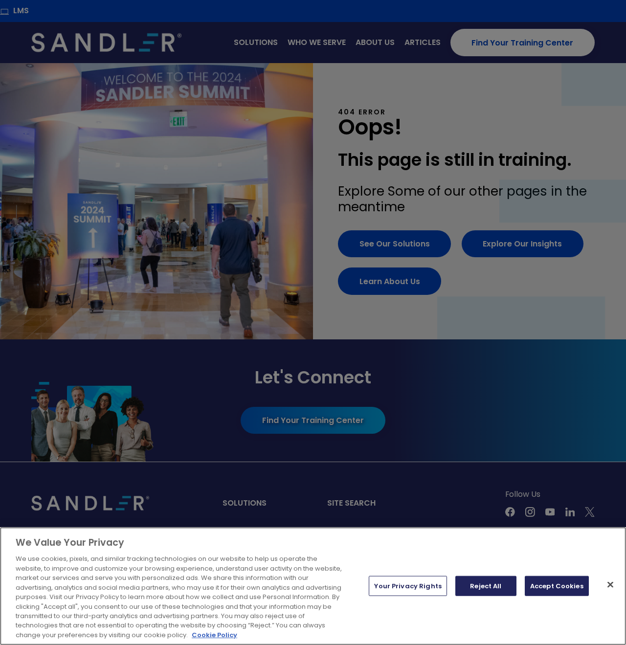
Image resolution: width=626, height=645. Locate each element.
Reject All (485, 585)
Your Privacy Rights (407, 585)
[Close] (610, 584)
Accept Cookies (556, 585)
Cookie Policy (214, 635)
